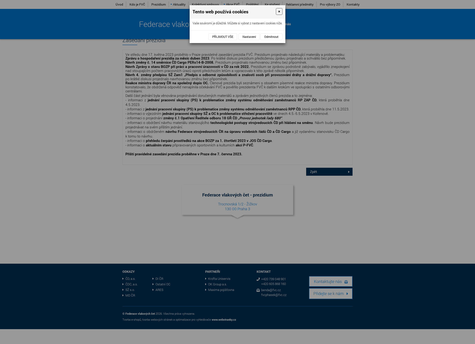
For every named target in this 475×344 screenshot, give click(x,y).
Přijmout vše (222, 37)
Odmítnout (271, 37)
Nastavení (249, 37)
